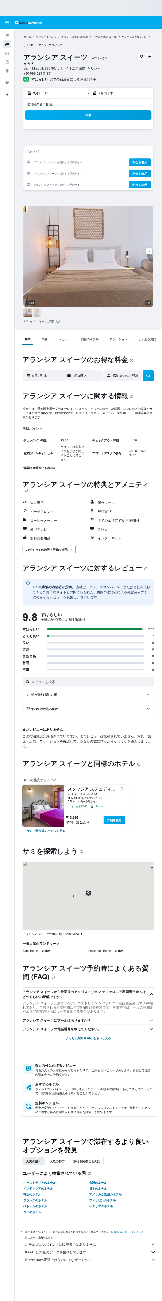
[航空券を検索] (7, 35)
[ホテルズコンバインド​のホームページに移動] (28, 22)
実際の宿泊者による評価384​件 (73, 79)
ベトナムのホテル (35, 1206)
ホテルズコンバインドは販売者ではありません (60, 1244)
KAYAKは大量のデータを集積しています (55, 1252)
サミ (25, 45)
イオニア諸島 (100, 36)
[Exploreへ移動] (7, 71)
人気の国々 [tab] (33, 1161)
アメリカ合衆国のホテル (105, 1194)
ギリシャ (41, 36)
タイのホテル (32, 1212)
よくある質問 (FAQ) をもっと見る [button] (88, 1038)
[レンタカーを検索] (7, 53)
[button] (7, 22)
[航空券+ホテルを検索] (7, 62)
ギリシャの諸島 (70, 36)
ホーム (27, 36)
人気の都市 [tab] (57, 1161)
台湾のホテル (98, 1182)
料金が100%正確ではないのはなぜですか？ (58, 1259)
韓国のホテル (32, 1194)
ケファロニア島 (130, 36)
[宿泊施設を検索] (7, 44)
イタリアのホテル (101, 1206)
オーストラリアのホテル (39, 1182)
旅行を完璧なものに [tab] (86, 1161)
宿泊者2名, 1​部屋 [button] (40, 104)
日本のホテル (98, 1188)
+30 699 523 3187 (37, 73)
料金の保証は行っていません (127, 1232)
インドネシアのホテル (38, 1188)
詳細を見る (114, 820)
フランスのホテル (35, 1200)
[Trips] (7, 83)
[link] (46, 830)
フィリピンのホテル (102, 1200)
